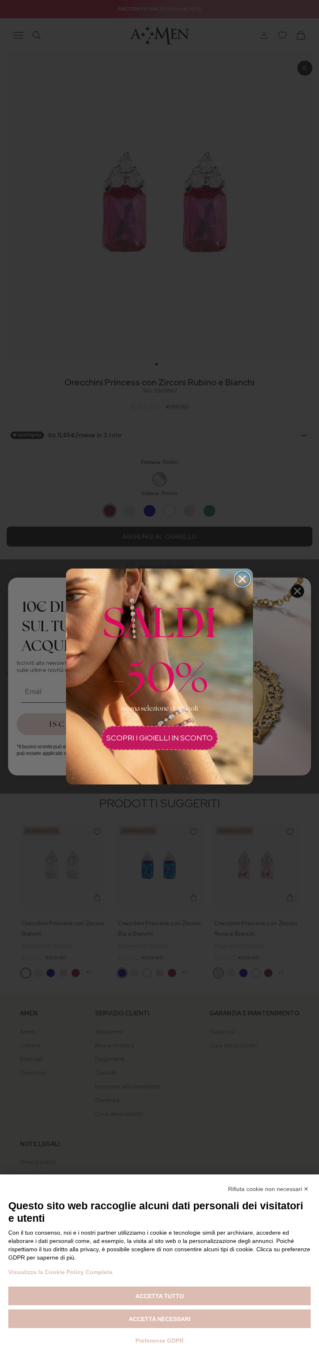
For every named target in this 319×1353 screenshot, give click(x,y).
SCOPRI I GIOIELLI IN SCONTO (159, 738)
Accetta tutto (159, 1296)
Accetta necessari (160, 1319)
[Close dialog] (242, 579)
